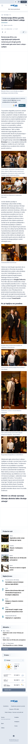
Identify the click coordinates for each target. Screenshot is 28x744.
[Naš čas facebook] (13, 736)
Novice (11, 565)
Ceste (6, 588)
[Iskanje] (26, 5)
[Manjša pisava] (21, 32)
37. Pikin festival (10, 643)
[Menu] (2, 5)
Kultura (11, 535)
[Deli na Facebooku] (2, 32)
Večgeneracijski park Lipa (10, 615)
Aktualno (6, 627)
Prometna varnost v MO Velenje (12, 579)
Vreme (6, 655)
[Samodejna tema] (15, 2)
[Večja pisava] (26, 32)
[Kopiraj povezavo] (5, 32)
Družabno (12, 545)
